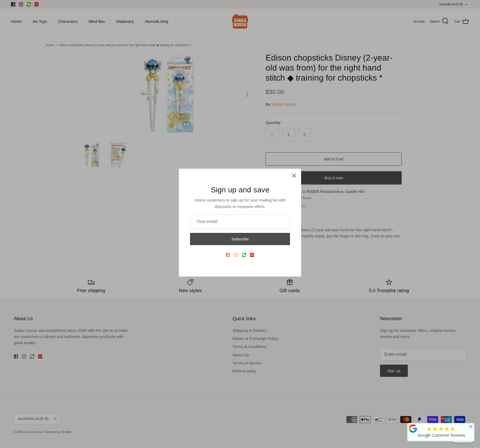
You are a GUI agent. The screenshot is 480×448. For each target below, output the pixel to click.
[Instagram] (236, 255)
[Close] (294, 176)
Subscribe (240, 239)
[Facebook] (228, 255)
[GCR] (413, 429)
